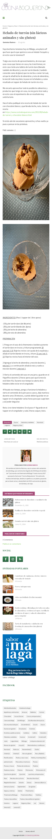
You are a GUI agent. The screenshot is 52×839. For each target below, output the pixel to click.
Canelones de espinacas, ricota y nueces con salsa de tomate (30, 577)
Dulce (16, 422)
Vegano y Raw (12, 26)
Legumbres (14, 741)
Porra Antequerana (23, 586)
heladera (43, 733)
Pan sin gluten (27, 754)
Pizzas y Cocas (9, 766)
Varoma (6, 803)
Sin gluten (32, 787)
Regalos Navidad (9, 782)
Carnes (41, 712)
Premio (20, 770)
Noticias (16, 749)
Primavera (29, 770)
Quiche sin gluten (10, 774)
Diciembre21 (25, 725)
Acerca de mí (30, 831)
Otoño (37, 749)
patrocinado (8, 762)
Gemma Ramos (9, 42)
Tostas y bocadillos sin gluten (30, 799)
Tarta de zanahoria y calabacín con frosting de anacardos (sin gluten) (29, 624)
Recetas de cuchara (17, 778)
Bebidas (33, 712)
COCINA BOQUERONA (31, 835)
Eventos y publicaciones (12, 733)
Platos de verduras (23, 766)
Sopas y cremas (9, 791)
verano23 (17, 807)
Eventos (32, 729)
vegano (7, 425)
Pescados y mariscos (23, 762)
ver (35, 803)
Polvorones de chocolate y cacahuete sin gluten (31, 500)
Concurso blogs (9, 720)
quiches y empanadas (36, 774)
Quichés (22, 774)
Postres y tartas (9, 770)
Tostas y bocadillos (10, 799)
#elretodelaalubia (10, 708)
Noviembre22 (26, 749)
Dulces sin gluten (10, 729)
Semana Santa (9, 787)
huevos (22, 737)
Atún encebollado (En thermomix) (28, 597)
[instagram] (13, 559)
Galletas (26, 733)
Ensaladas (22, 729)
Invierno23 (31, 737)
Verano (41, 803)
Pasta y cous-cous (22, 758)
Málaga (24, 741)
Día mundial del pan (11, 725)
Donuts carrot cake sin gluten (27, 521)
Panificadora (8, 758)
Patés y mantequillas (38, 758)
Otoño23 (16, 754)
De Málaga (21, 720)
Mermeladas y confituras (36, 745)
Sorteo (20, 791)
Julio (5, 741)
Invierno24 (42, 737)
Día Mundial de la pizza (36, 720)
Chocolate (7, 716)
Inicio (4, 26)
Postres (35, 766)
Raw (5, 778)
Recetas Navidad (33, 778)
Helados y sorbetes (27, 422)
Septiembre (21, 787)
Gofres (35, 733)
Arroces (24, 712)
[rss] (20, 559)
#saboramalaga (24, 708)
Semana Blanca (40, 782)
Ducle (35, 725)
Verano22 (7, 807)
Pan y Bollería (39, 754)
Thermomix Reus (26, 795)
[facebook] (6, 559)
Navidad (40, 422)
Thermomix (29, 791)
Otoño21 (7, 754)
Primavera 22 (40, 770)
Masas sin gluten (9, 745)
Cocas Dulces (18, 716)
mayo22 (21, 745)
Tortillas (38, 795)
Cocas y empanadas (34, 716)
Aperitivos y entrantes (11, 712)
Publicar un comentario (12, 544)
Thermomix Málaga (10, 795)
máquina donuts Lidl (37, 741)
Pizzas (35, 762)
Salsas (29, 782)
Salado (21, 782)
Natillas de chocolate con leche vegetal (30, 510)
